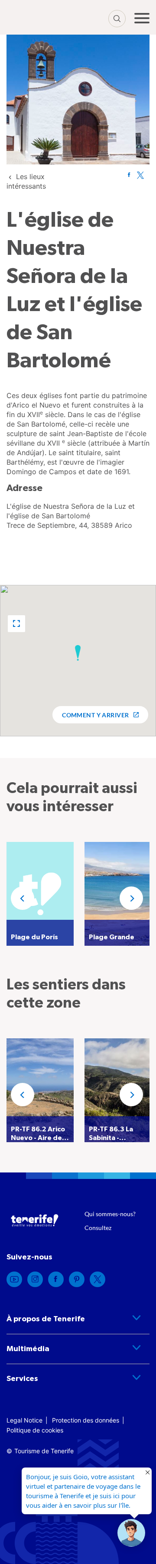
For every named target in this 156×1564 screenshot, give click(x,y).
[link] (129, 175)
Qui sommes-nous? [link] (110, 1213)
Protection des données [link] (85, 1420)
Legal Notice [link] (24, 1420)
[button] (16, 623)
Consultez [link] (97, 1227)
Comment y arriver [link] (95, 715)
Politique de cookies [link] (34, 1430)
